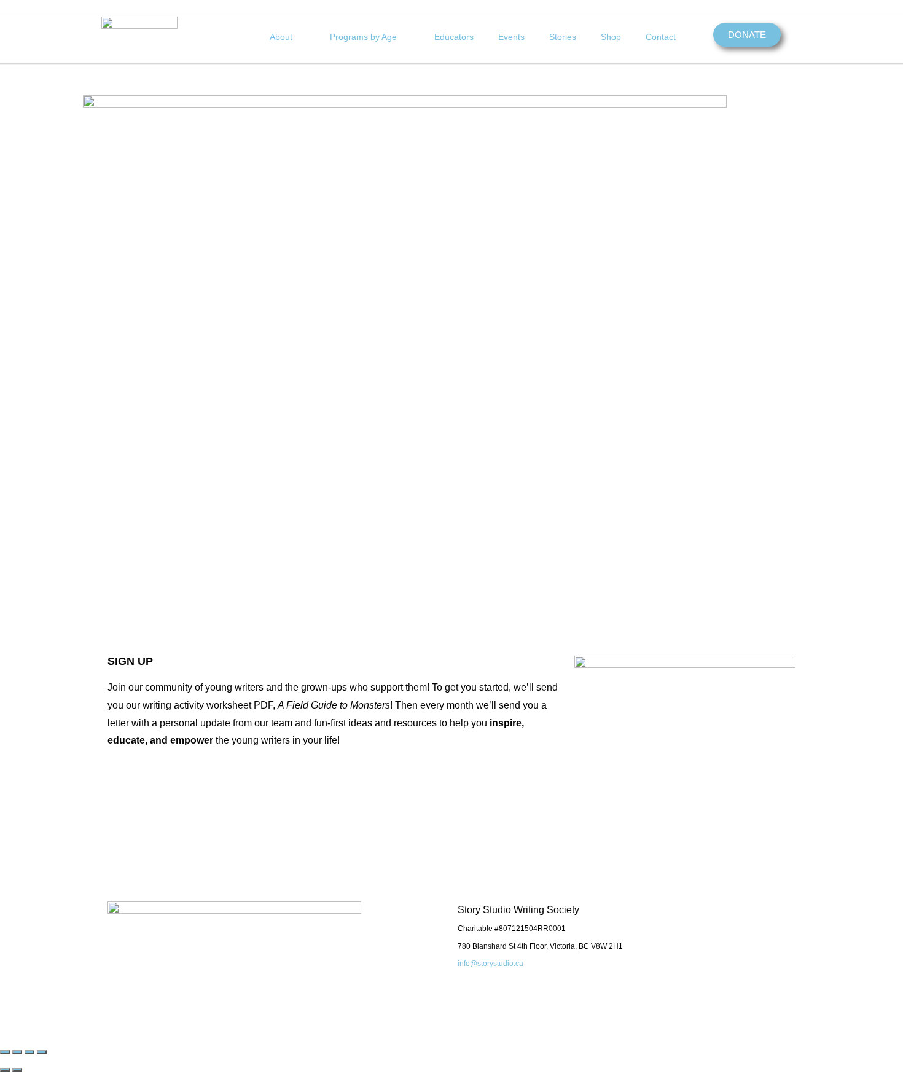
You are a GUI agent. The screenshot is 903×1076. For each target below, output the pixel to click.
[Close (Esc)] (42, 1052)
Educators (454, 37)
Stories (562, 37)
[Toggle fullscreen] (17, 1052)
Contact (661, 37)
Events (511, 37)
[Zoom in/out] (5, 1052)
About (281, 37)
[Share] (29, 1052)
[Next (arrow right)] (17, 1070)
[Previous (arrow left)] (5, 1070)
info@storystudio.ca (490, 963)
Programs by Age (363, 37)
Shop (611, 37)
